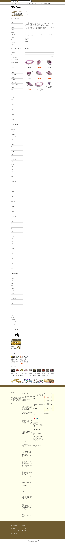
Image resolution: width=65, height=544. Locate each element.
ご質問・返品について (14, 319)
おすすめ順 (47, 56)
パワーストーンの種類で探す (26, 3)
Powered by (28, 541)
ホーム (12, 3)
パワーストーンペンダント (30, 28)
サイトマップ (13, 324)
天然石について (13, 317)
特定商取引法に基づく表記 (15, 530)
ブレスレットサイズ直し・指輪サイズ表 (16, 321)
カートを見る (24, 528)
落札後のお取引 (13, 315)
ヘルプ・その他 (34, 3)
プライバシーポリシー (14, 531)
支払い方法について (14, 525)
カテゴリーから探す (17, 3)
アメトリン (29, 11)
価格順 (51, 56)
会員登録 (23, 525)
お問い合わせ (50, 3)
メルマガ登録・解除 (44, 3)
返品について (13, 528)
